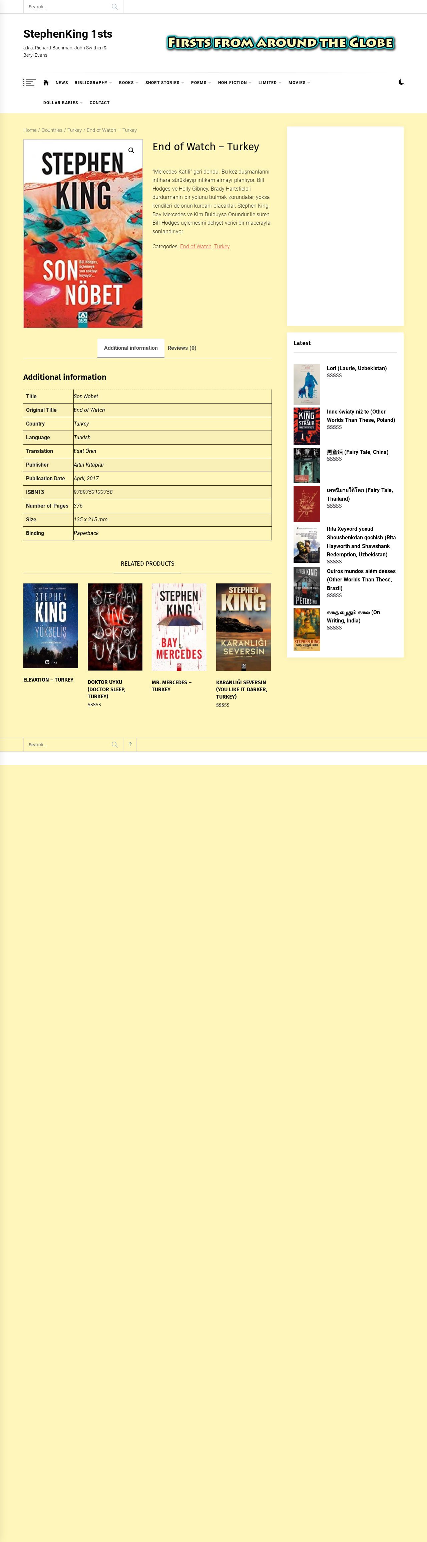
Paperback (86, 533)
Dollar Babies (60, 102)
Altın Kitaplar (89, 465)
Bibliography (91, 82)
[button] (401, 83)
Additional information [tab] (131, 348)
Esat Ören (85, 451)
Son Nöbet (86, 396)
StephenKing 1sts (67, 33)
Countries (52, 130)
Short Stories (162, 82)
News (62, 82)
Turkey (74, 130)
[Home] (46, 83)
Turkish (82, 437)
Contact (100, 102)
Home (30, 130)
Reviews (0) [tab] (182, 348)
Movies (297, 82)
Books (126, 82)
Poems (198, 82)
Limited (268, 82)
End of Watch (196, 246)
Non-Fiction (232, 82)
